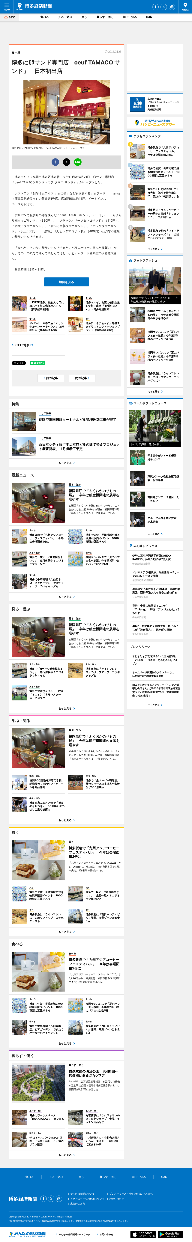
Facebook (155, 7)
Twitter (163, 7)
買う (84, 17)
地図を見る (66, 282)
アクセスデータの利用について (87, 1198)
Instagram (172, 7)
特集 (149, 17)
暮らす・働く (105, 17)
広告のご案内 (77, 1203)
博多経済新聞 (34, 6)
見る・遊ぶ (65, 17)
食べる (44, 17)
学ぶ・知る (130, 17)
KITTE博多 (22, 345)
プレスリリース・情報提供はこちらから (131, 1193)
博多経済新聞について (82, 1193)
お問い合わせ (116, 1198)
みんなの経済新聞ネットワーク (27, 1234)
